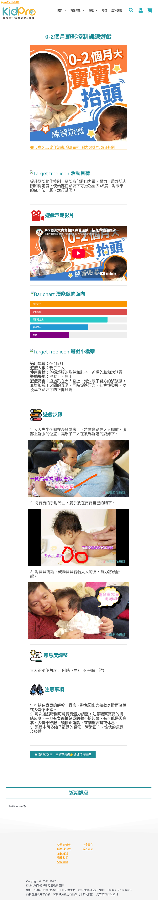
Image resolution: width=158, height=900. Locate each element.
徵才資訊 (87, 848)
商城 (104, 10)
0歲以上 (41, 147)
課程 (91, 10)
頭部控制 (108, 147)
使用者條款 (64, 844)
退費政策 (62, 857)
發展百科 (73, 147)
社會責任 (87, 844)
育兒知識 (76, 10)
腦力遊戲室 (90, 147)
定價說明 (62, 862)
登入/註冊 (116, 10)
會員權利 (62, 853)
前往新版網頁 (11, 2)
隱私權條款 (64, 848)
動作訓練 (57, 147)
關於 (59, 10)
